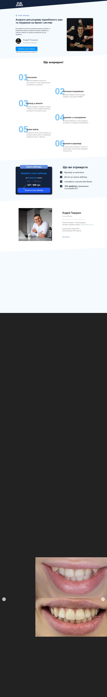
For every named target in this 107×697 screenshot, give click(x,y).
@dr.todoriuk (66, 237)
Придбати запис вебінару (26, 49)
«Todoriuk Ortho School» (86, 224)
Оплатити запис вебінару (34, 190)
